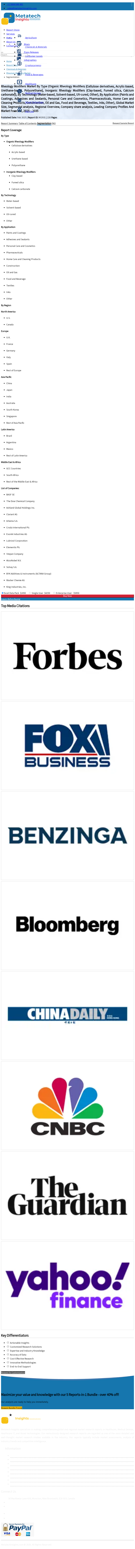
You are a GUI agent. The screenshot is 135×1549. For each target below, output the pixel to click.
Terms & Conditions (20, 1471)
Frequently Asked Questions (24, 1475)
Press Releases (31, 52)
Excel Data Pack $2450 (15, 593)
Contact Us (15, 1459)
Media (9, 37)
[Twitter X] (8, 1517)
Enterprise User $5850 (67, 593)
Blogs (26, 44)
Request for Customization (13, 1372)
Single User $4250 (41, 593)
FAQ (54, 123)
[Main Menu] (2, 52)
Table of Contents (28, 123)
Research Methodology (21, 1463)
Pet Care (29, 111)
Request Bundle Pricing (11, 1408)
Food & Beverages (34, 74)
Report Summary (9, 123)
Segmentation (44, 123)
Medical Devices (33, 93)
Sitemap (14, 1484)
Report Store (13, 29)
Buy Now (67, 596)
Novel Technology (34, 102)
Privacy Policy (17, 1467)
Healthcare (30, 83)
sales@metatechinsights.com (22, 8)
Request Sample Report (123, 123)
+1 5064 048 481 (14, 4)
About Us (15, 1455)
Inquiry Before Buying (10, 599)
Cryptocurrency (33, 65)
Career (13, 1480)
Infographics (30, 60)
